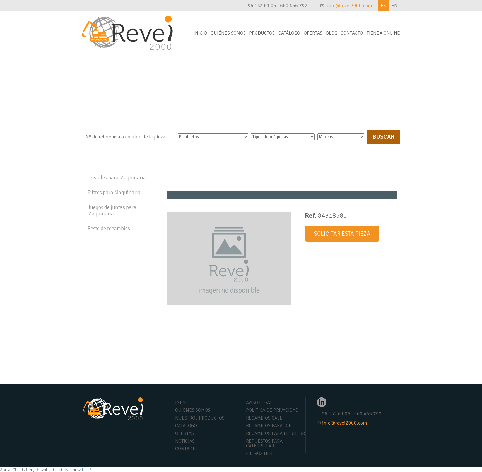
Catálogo (289, 33)
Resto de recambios (109, 228)
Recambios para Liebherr (275, 433)
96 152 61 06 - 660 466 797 (277, 6)
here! (86, 469)
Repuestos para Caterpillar (264, 443)
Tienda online (383, 33)
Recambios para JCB (268, 425)
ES (383, 6)
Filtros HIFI (259, 453)
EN (394, 6)
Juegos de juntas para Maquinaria (112, 210)
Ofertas (313, 33)
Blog (331, 33)
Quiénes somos (228, 33)
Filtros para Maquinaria (114, 192)
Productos (262, 33)
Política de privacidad (272, 410)
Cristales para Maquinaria (117, 177)
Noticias (185, 441)
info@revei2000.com (349, 6)
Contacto (352, 33)
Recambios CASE (264, 418)
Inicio (200, 33)
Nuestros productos (200, 418)
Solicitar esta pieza (342, 233)
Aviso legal (259, 403)
